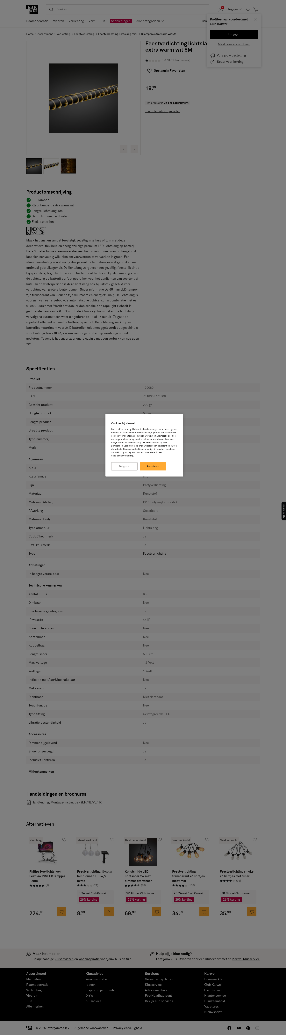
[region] (144, 445)
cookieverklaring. (125, 456)
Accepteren (153, 466)
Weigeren (124, 466)
